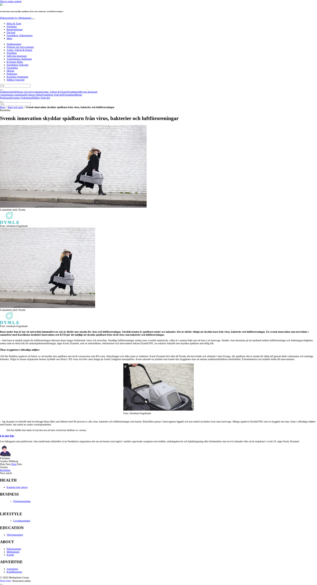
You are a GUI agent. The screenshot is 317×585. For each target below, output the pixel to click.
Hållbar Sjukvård (15, 79)
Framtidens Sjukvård (17, 64)
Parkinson (12, 73)
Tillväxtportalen (15, 534)
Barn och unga (15, 107)
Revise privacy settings (22, 581)
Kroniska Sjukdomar (17, 76)
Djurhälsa (12, 26)
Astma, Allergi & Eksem (19, 50)
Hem (2, 107)
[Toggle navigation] (33, 18)
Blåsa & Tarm (14, 23)
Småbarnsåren (14, 44)
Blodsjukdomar (15, 29)
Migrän (10, 70)
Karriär (10, 554)
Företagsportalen (22, 501)
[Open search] (1, 89)
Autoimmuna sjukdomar (19, 59)
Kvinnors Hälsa (15, 62)
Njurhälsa (12, 53)
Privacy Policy (5, 581)
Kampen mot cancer (17, 487)
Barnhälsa (5, 470)
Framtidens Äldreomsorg (20, 35)
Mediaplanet (13, 551)
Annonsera (12, 568)
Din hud (11, 32)
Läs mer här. (7, 435)
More (9, 38)
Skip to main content (10, 1)
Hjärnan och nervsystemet (20, 47)
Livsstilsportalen (21, 520)
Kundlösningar (14, 571)
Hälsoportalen (15, 18)
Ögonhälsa (12, 67)
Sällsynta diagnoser (17, 56)
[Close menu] (1, 101)
